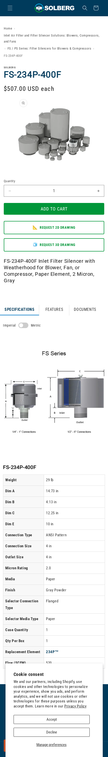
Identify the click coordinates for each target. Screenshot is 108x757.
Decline (51, 732)
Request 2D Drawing (54, 227)
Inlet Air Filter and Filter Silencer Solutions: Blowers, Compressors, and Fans (51, 38)
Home (8, 28)
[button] (10, 8)
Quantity (9, 181)
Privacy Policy (75, 706)
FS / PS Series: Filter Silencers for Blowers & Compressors (49, 48)
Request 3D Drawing (54, 244)
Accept (51, 719)
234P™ (52, 652)
